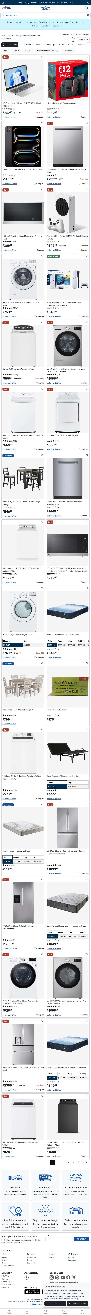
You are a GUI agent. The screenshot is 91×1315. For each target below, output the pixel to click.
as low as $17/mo (9, 1156)
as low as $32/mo (54, 1156)
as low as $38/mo (54, 873)
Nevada (31, 1254)
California (73, 1254)
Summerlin (31, 1263)
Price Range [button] (50, 45)
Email (48, 1235)
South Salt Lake (7, 1266)
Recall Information (19, 1301)
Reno (29, 1260)
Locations (6, 1250)
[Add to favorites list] (42, 57)
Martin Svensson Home (32, 36)
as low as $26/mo (9, 948)
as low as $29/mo (54, 516)
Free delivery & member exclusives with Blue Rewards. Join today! (45, 3)
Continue (81, 1239)
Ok (55, 1303)
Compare (40, 117)
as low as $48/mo (9, 1090)
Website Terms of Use (33, 1301)
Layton (4, 1260)
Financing (5, 1282)
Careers (4, 1279)
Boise (51, 1257)
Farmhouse (6, 38)
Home (10, 1301)
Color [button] (61, 45)
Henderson (31, 1257)
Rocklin (71, 1257)
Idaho (52, 1254)
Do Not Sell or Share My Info (44, 1304)
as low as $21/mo (54, 948)
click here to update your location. (45, 26)
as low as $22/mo (54, 383)
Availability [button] (82, 45)
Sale (13, 36)
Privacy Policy (73, 1299)
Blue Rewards (7, 1284)
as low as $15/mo (9, 117)
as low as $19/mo (9, 1015)
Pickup (19, 36)
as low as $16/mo (54, 184)
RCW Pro (5, 1276)
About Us (5, 1287)
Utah (3, 1254)
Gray (5, 51)
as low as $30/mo (9, 184)
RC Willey (5, 36)
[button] (13, 2)
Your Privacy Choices (77, 1303)
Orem (3, 1263)
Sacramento (73, 1260)
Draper (4, 1257)
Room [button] (70, 45)
